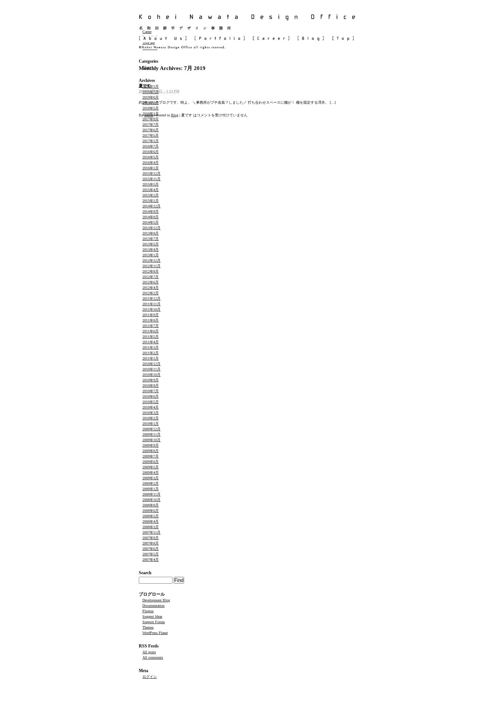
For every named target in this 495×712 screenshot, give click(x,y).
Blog (174, 115)
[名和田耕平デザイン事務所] (247, 28)
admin (148, 115)
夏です (145, 85)
